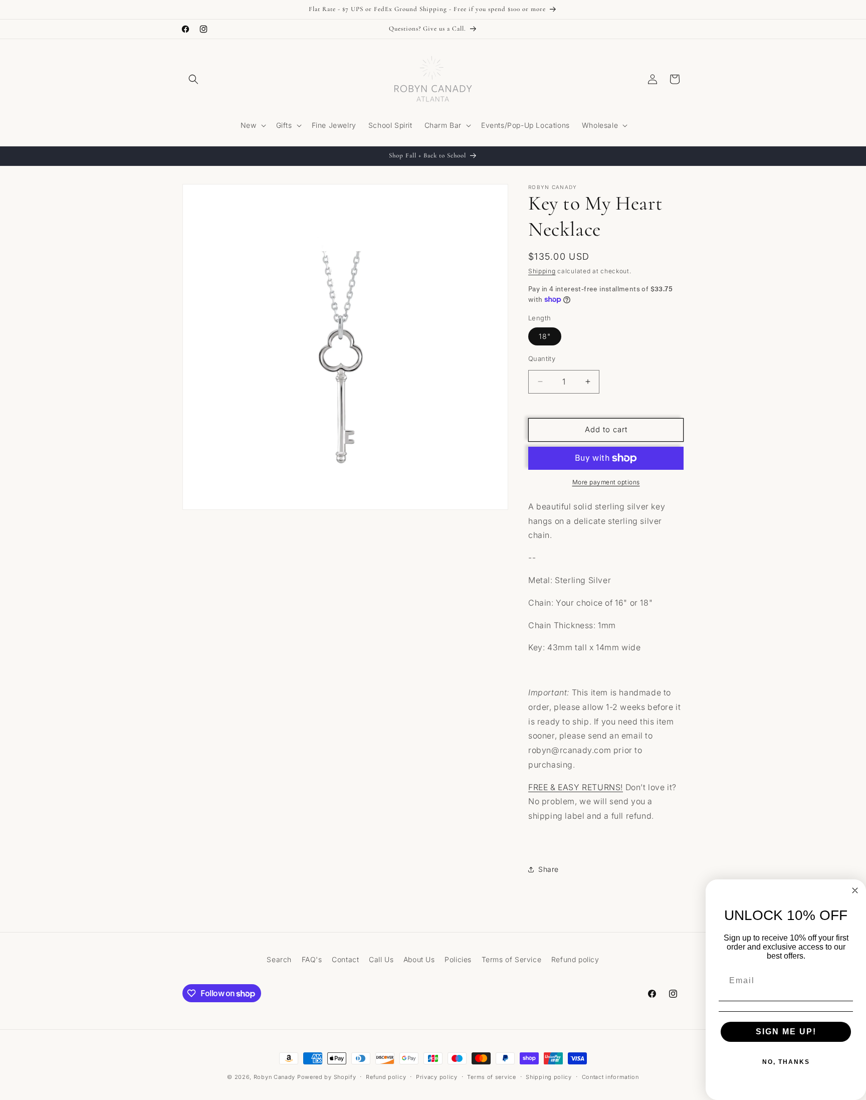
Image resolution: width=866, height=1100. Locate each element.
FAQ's (312, 959)
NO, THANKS (786, 1061)
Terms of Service (512, 959)
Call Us (381, 959)
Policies (458, 959)
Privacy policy (437, 1076)
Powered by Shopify (326, 1076)
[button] (193, 79)
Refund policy (575, 959)
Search (279, 959)
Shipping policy (549, 1076)
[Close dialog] (855, 890)
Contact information (610, 1076)
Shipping (542, 271)
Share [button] (548, 869)
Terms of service (491, 1076)
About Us (419, 959)
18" (545, 336)
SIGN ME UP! (786, 1031)
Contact (345, 959)
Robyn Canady (274, 1076)
